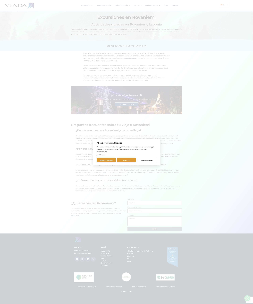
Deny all (126, 160)
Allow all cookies (106, 160)
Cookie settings (146, 160)
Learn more (101, 154)
